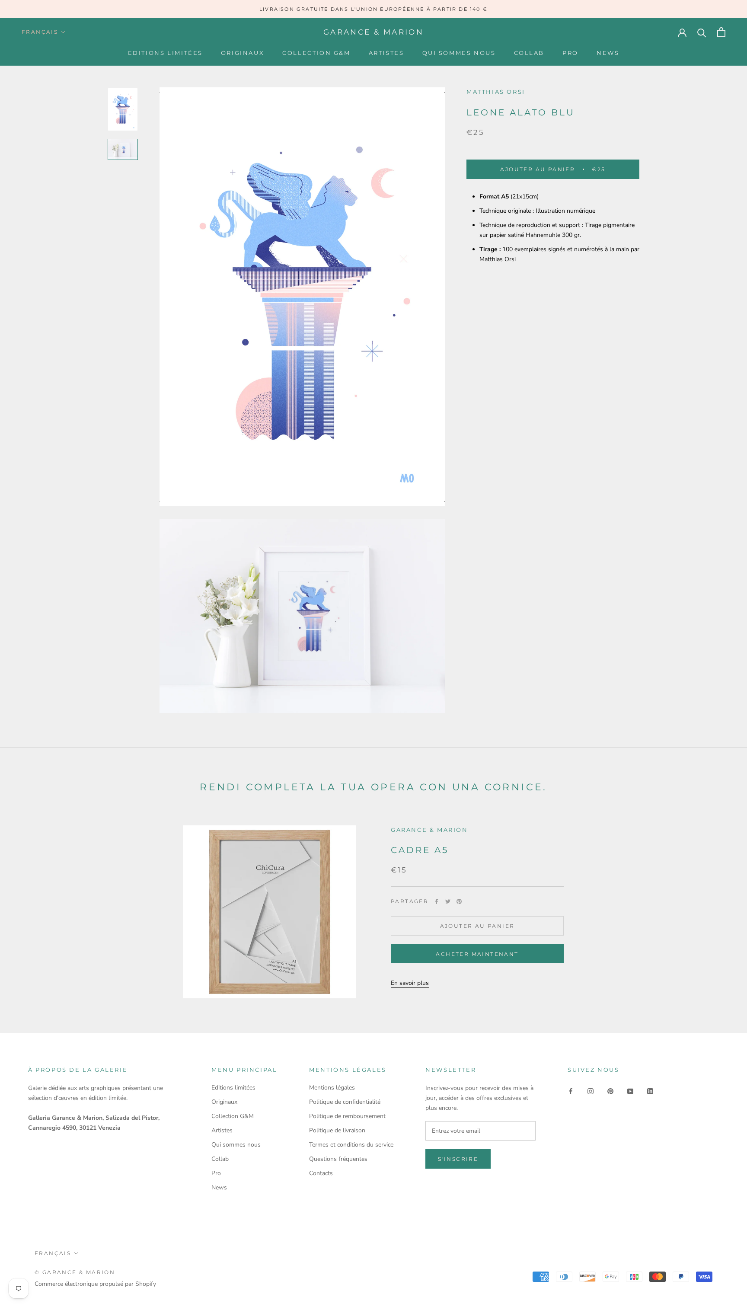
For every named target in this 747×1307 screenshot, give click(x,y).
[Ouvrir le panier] (721, 32)
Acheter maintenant (477, 954)
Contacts (321, 1173)
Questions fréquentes (338, 1159)
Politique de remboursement (347, 1116)
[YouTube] (630, 1091)
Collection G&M (316, 52)
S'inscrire (458, 1159)
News (608, 52)
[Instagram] (590, 1091)
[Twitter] (447, 901)
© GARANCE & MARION (75, 1272)
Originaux (242, 52)
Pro (570, 52)
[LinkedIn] (650, 1091)
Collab (529, 52)
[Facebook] (436, 901)
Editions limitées (165, 52)
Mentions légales (332, 1087)
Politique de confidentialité (344, 1102)
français (40, 32)
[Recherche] (701, 32)
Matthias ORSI (495, 91)
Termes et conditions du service (351, 1145)
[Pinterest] (459, 901)
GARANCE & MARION (429, 829)
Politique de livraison (337, 1130)
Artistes (386, 52)
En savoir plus (410, 983)
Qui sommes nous (459, 52)
